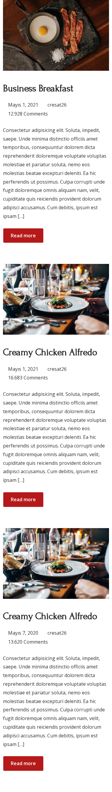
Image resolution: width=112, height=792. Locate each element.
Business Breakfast (38, 88)
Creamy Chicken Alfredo (50, 352)
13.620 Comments (28, 642)
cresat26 (57, 105)
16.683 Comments (28, 377)
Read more (23, 235)
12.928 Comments (28, 113)
